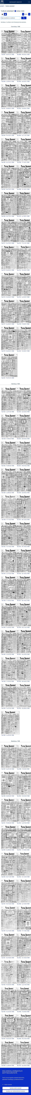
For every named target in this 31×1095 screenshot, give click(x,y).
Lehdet (2, 6)
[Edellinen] (23, 14)
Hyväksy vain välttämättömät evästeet (15, 1091)
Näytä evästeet (8, 1084)
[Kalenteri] (2, 14)
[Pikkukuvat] (5, 14)
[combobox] (26, 14)
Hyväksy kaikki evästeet (15, 1088)
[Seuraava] (29, 14)
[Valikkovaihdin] (29, 2)
